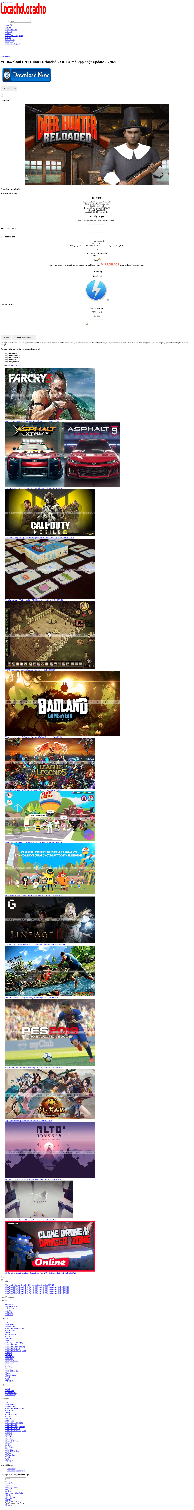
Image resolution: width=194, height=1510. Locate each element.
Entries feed (9, 1391)
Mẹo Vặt (8, 1355)
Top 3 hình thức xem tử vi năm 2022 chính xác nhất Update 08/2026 (29, 1285)
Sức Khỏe (9, 1367)
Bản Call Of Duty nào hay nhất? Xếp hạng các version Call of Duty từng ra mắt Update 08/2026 (39, 538)
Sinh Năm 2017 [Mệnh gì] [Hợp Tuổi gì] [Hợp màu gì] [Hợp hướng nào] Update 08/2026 (37, 1287)
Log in (7, 1389)
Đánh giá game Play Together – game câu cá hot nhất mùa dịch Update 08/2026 (33, 895)
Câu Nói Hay (10, 40)
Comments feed (11, 1393)
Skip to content (6, 2)
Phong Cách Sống (11, 1361)
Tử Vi (7, 1377)
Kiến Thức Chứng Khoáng (15, 1347)
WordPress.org (10, 1395)
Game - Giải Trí (5, 56)
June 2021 (9, 1313)
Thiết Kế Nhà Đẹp (12, 1371)
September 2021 (11, 1307)
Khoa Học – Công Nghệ (14, 36)
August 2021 (10, 1309)
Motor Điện (9, 1357)
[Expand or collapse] (2, 96)
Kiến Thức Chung (11, 30)
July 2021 (8, 1311)
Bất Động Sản (10, 1326)
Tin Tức (8, 28)
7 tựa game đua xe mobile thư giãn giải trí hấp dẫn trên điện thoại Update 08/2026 (34, 488)
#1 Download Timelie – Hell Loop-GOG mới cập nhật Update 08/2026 (30, 1220)
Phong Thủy (9, 42)
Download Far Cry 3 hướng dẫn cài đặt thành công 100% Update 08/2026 (31, 998)
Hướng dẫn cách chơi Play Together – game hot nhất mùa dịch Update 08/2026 (33, 842)
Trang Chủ (9, 26)
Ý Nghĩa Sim (10, 1381)
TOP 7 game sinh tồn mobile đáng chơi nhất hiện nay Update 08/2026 (30, 670)
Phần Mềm (9, 1359)
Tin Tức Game (10, 1375)
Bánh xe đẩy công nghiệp (16, 1471)
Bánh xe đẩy (11, 1469)
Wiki (7, 1379)
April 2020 (9, 1315)
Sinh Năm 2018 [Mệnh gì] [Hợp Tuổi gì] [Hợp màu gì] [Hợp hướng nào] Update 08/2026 (37, 1289)
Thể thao (8, 1369)
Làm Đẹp (8, 1353)
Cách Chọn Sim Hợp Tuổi (14, 1328)
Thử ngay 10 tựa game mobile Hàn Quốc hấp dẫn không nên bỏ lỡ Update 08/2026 (35, 944)
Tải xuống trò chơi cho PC (23, 337)
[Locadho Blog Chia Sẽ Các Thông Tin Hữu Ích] (23, 14)
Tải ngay (6, 337)
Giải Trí (8, 38)
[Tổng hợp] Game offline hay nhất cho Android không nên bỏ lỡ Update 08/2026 (34, 1179)
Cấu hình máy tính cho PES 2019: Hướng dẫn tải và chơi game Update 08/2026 (33, 1067)
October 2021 (10, 1305)
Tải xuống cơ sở (9, 88)
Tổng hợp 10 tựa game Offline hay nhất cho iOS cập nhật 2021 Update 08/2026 (33, 737)
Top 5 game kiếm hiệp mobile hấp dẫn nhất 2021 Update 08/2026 (28, 1121)
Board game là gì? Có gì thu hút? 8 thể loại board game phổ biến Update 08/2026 (34, 600)
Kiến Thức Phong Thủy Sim (15, 1351)
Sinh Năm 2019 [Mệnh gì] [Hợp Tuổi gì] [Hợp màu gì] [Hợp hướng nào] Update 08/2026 (37, 1291)
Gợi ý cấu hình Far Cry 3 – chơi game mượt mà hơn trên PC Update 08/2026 (32, 421)
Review (8, 34)
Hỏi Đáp (8, 1338)
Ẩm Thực (8, 32)
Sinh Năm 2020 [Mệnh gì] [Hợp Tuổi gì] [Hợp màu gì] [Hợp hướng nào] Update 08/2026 (37, 1293)
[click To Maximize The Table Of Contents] (2, 94)
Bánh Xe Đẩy (10, 1324)
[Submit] (11, 24)
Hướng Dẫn (9, 1340)
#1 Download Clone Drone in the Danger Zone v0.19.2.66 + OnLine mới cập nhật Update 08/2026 (40, 1273)
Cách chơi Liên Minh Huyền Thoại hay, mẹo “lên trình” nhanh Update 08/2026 (33, 790)
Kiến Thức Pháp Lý (12, 44)
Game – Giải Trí (11, 1334)
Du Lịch (8, 1332)
